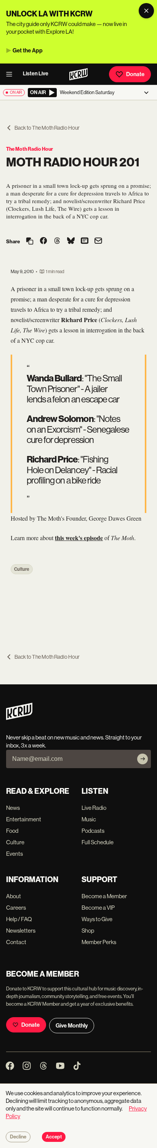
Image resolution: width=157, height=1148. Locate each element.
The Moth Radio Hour (29, 149)
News (13, 807)
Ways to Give (97, 919)
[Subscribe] (142, 759)
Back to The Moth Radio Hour (47, 128)
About (13, 896)
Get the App (28, 50)
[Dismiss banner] (146, 10)
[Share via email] (98, 242)
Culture (21, 569)
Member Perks (99, 942)
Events (14, 853)
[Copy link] (30, 241)
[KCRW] (19, 718)
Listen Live (35, 73)
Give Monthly (72, 1025)
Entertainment (23, 819)
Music (89, 819)
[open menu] (11, 74)
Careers (16, 907)
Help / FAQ (19, 919)
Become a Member (104, 896)
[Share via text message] (84, 241)
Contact (16, 942)
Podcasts (93, 830)
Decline (18, 1137)
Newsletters (20, 930)
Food (12, 830)
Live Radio (94, 807)
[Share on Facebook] (43, 241)
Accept (54, 1137)
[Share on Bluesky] (71, 241)
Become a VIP (98, 907)
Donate (135, 74)
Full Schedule (98, 842)
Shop (88, 930)
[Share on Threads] (57, 241)
